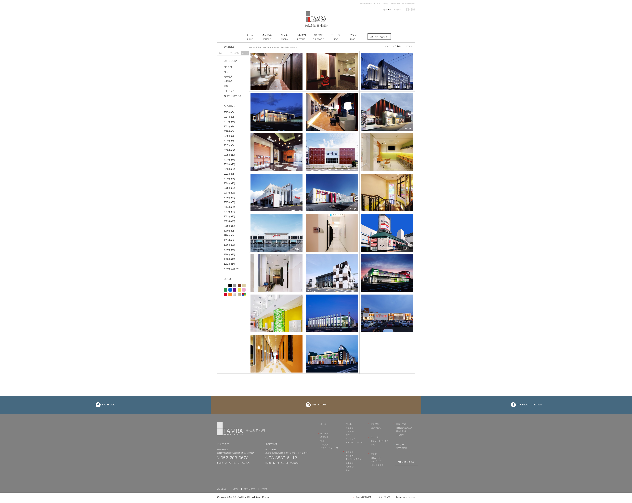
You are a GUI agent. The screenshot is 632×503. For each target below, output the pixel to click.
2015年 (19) (229, 155)
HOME (387, 46)
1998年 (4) (229, 235)
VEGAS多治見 (331, 189)
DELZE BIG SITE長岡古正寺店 (332, 310)
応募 (348, 470)
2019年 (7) (229, 136)
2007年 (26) (229, 193)
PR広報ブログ (377, 465)
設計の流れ (376, 428)
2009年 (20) (229, 183)
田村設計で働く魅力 (354, 459)
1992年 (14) (229, 264)
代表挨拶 (350, 466)
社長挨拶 (324, 444)
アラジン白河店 (276, 189)
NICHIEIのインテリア (332, 230)
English (397, 9)
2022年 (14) (229, 121)
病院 (226, 86)
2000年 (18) (229, 226)
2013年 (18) (229, 164)
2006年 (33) (229, 197)
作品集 (398, 46)
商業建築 (228, 76)
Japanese (386, 9)
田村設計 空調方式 (404, 428)
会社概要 (324, 433)
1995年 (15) (229, 249)
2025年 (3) (229, 112)
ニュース (375, 437)
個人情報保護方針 (364, 497)
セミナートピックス (380, 441)
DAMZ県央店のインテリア (276, 351)
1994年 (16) (229, 254)
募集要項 (350, 463)
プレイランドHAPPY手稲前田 (387, 68)
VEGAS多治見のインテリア (387, 149)
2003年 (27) (229, 211)
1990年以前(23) (231, 268)
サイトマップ (384, 497)
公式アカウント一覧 (329, 448)
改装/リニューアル (233, 95)
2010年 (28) (229, 178)
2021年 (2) (229, 126)
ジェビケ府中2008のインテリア (331, 109)
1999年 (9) (229, 231)
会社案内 (350, 455)
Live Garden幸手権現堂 (387, 270)
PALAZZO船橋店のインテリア (387, 189)
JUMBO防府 (387, 310)
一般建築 (228, 81)
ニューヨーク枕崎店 (276, 109)
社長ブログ (376, 458)
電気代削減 (401, 431)
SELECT (228, 67)
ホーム (323, 424)
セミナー (400, 444)
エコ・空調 (401, 424)
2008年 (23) (229, 188)
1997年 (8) (229, 240)
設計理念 (375, 424)
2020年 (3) (229, 131)
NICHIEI (332, 270)
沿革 (322, 441)
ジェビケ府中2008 (387, 109)
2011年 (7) (229, 174)
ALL (226, 72)
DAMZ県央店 (332, 351)
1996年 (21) (229, 245)
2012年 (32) (229, 169)
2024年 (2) (229, 117)
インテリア (229, 91)
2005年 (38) (229, 202)
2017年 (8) (229, 145)
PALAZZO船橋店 (387, 230)
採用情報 (350, 452)
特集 (373, 444)
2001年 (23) (229, 221)
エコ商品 (400, 435)
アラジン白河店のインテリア (276, 149)
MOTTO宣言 (401, 448)
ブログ (374, 454)
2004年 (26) (229, 207)
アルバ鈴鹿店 (332, 149)
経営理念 (324, 437)
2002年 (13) (229, 216)
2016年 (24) (229, 150)
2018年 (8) (229, 140)
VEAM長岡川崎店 (276, 230)
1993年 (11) (229, 259)
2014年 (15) (229, 159)
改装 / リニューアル (354, 442)
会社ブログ (376, 461)
